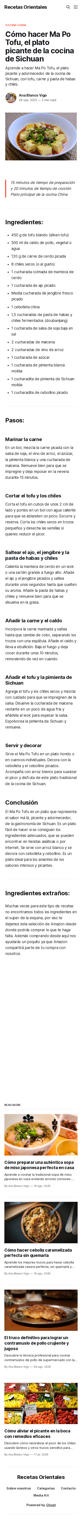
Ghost (51, 1505)
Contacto (68, 1488)
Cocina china (15, 25)
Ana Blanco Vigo (33, 95)
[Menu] (75, 7)
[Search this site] (68, 7)
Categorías (46, 1488)
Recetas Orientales (25, 7)
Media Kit (41, 1495)
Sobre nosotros (19, 1488)
